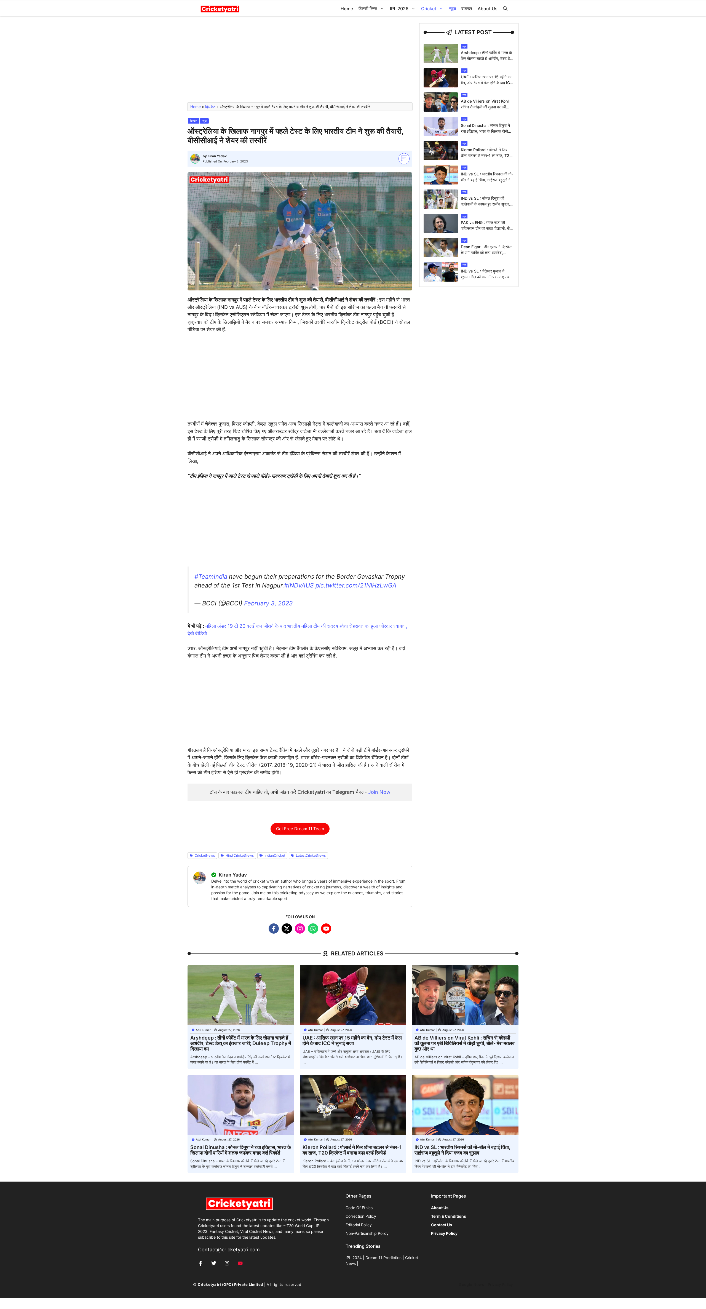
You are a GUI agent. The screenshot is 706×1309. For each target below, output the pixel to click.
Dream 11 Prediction (383, 1257)
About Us (488, 8)
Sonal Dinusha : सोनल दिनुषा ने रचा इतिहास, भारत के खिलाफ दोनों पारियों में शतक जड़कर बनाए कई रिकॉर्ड (240, 1150)
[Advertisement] (300, 61)
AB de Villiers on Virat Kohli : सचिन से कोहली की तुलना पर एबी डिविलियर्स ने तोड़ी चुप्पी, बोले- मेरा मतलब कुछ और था (464, 1043)
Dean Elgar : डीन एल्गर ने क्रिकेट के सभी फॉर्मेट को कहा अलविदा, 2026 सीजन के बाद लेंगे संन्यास (486, 252)
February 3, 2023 (268, 603)
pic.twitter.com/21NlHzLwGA (356, 585)
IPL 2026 (399, 8)
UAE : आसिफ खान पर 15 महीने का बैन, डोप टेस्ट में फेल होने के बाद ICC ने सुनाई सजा (487, 82)
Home (347, 8)
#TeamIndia (210, 576)
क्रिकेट (210, 106)
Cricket (428, 8)
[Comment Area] (404, 158)
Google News (471, 1284)
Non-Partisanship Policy (367, 1233)
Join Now (379, 792)
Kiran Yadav (217, 156)
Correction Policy (361, 1216)
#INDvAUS (299, 585)
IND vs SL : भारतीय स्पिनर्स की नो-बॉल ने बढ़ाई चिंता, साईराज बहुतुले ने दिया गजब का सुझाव (487, 180)
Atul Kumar (203, 1030)
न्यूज (452, 8)
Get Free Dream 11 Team (300, 828)
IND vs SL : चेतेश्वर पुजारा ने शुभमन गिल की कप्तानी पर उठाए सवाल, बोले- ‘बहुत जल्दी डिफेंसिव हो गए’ (487, 277)
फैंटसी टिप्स (368, 8)
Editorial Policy (359, 1224)
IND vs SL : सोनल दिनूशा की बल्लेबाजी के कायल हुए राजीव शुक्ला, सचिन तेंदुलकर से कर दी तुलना (485, 204)
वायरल (466, 8)
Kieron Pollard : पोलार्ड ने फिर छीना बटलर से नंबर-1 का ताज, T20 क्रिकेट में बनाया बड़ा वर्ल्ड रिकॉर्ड (486, 155)
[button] (505, 8)
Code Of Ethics (359, 1207)
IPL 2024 (354, 1257)
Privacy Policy (500, 1284)
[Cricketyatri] (220, 8)
